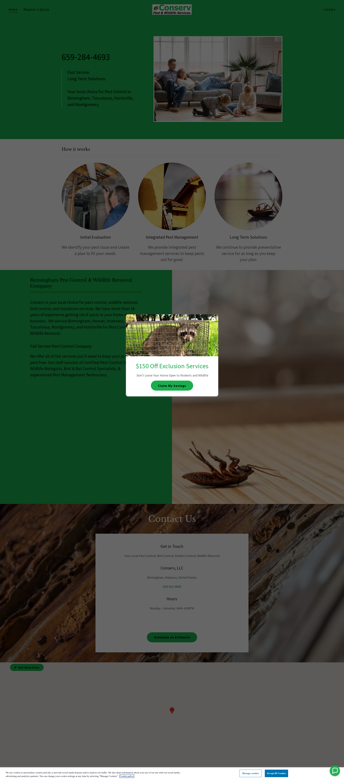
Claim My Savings (172, 385)
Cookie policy (127, 776)
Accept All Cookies (276, 773)
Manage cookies (250, 773)
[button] (335, 771)
